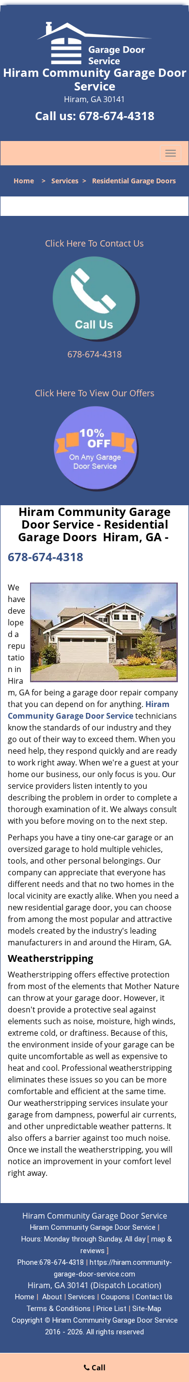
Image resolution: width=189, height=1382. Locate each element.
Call (98, 1367)
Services (65, 180)
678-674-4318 (117, 115)
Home (24, 180)
